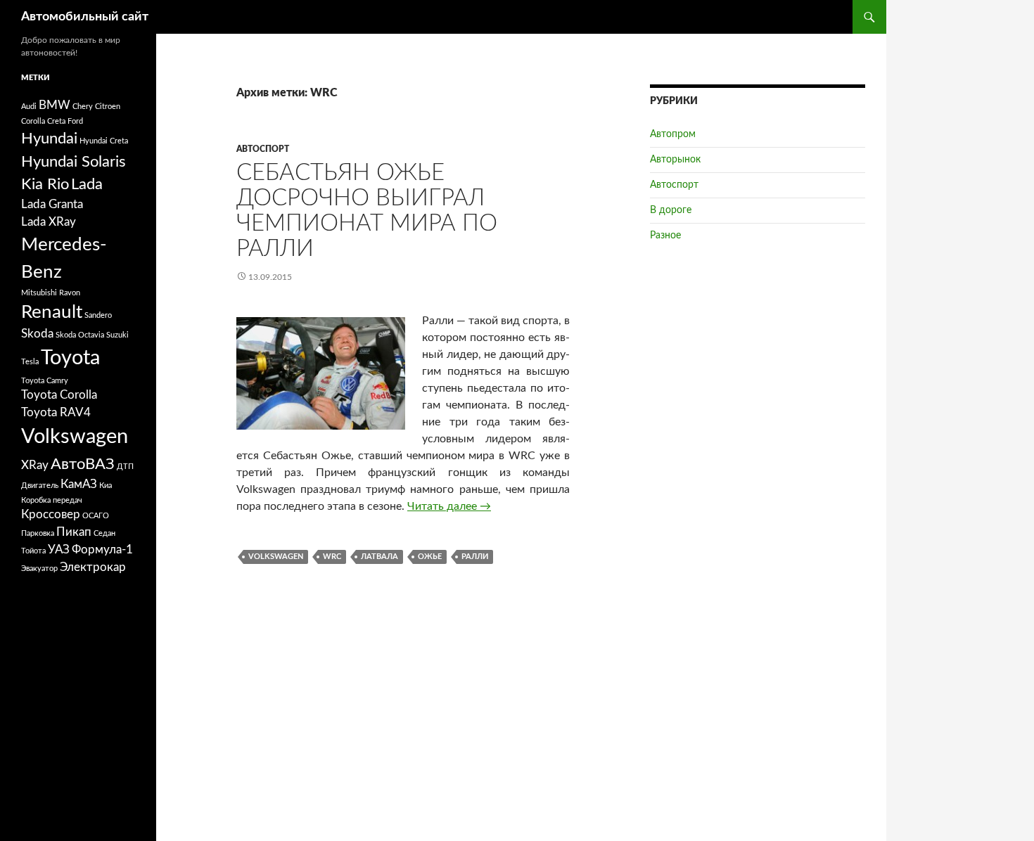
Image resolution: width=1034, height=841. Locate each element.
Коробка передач (51, 500)
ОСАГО (95, 516)
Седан (104, 533)
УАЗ (59, 550)
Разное (665, 235)
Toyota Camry (44, 381)
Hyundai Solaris (73, 161)
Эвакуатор (39, 568)
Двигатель (39, 485)
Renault (51, 312)
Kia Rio (45, 184)
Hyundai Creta (103, 141)
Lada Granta (52, 204)
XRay (35, 465)
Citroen (107, 106)
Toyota (70, 357)
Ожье (430, 556)
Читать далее (449, 506)
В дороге (670, 210)
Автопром (673, 134)
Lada (87, 184)
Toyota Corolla (59, 395)
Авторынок (675, 160)
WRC (332, 556)
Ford (75, 121)
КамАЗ (78, 484)
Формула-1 (102, 550)
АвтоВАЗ (83, 464)
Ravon (69, 293)
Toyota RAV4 (56, 412)
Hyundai (49, 138)
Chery (82, 106)
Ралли (474, 556)
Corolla (33, 121)
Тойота (33, 551)
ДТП (125, 466)
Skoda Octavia (80, 335)
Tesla (30, 362)
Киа (105, 485)
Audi (29, 106)
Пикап (73, 532)
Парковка (37, 533)
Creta (56, 121)
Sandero (98, 315)
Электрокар (93, 567)
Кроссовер (50, 514)
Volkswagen (275, 556)
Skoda (37, 334)
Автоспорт (262, 149)
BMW (54, 105)
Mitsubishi (39, 293)
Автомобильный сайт (84, 17)
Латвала (379, 556)
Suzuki (117, 335)
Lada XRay (48, 222)
